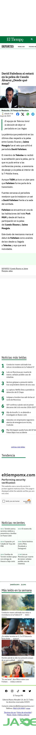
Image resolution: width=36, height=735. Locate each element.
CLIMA (24, 585)
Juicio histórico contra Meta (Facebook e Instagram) (25, 545)
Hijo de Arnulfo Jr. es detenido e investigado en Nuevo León (18, 413)
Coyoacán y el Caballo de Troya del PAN (7, 543)
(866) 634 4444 (19, 708)
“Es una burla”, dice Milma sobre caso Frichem (15, 680)
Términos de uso (10, 712)
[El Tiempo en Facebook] (8, 691)
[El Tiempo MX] (15, 41)
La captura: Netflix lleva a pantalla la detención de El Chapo (20, 390)
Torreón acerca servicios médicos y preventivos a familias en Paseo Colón (8, 532)
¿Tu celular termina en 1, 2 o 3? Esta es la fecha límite (17, 637)
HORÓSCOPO (15, 585)
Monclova (21, 47)
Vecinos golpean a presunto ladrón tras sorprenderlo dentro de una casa (20, 383)
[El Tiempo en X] (30, 691)
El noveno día (25, 529)
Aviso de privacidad (24, 712)
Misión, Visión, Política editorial (18, 715)
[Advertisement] (18, 18)
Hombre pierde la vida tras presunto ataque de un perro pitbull (17, 659)
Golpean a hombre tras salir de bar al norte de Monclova (20, 398)
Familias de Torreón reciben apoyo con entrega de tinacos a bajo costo (8, 557)
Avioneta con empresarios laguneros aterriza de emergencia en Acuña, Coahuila (20, 422)
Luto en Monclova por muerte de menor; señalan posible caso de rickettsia (18, 374)
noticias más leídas (18, 447)
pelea (11, 271)
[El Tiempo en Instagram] (13, 691)
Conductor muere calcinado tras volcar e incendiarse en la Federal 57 (20, 365)
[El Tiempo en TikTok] (19, 691)
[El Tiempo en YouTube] (25, 691)
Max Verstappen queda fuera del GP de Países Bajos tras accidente (21, 431)
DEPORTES (8, 46)
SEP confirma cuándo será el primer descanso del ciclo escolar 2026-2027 (21, 405)
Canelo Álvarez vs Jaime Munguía (15, 269)
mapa (28, 708)
